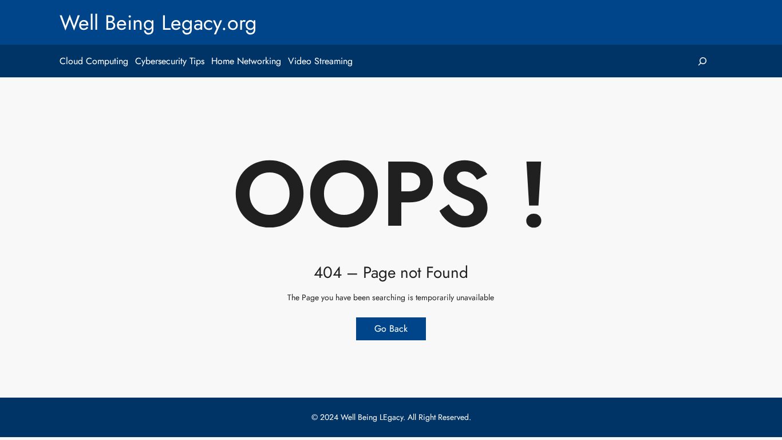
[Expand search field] (702, 61)
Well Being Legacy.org (158, 22)
